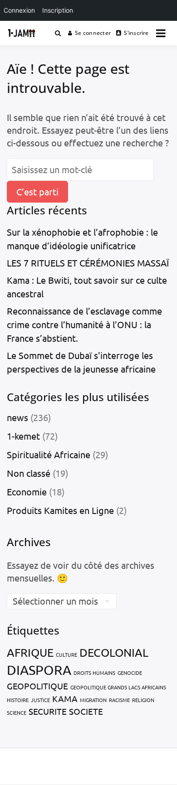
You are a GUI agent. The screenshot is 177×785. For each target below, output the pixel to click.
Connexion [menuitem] (19, 10)
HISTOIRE (18, 699)
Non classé (28, 473)
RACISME (119, 699)
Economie (27, 491)
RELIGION (143, 699)
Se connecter (93, 33)
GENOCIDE (130, 672)
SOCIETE (86, 711)
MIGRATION (93, 699)
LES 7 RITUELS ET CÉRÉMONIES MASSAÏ (88, 262)
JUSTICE (40, 699)
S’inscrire (136, 33)
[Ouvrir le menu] (161, 33)
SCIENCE (16, 712)
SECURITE (48, 711)
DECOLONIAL (113, 652)
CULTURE (66, 654)
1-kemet (23, 435)
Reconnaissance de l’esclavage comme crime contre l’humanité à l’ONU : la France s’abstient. (84, 324)
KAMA (65, 698)
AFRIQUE (30, 652)
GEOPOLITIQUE (37, 685)
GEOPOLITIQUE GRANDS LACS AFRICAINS (118, 687)
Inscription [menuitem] (57, 10)
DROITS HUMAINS (94, 672)
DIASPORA (39, 670)
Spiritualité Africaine (48, 454)
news (17, 417)
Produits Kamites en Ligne (60, 510)
